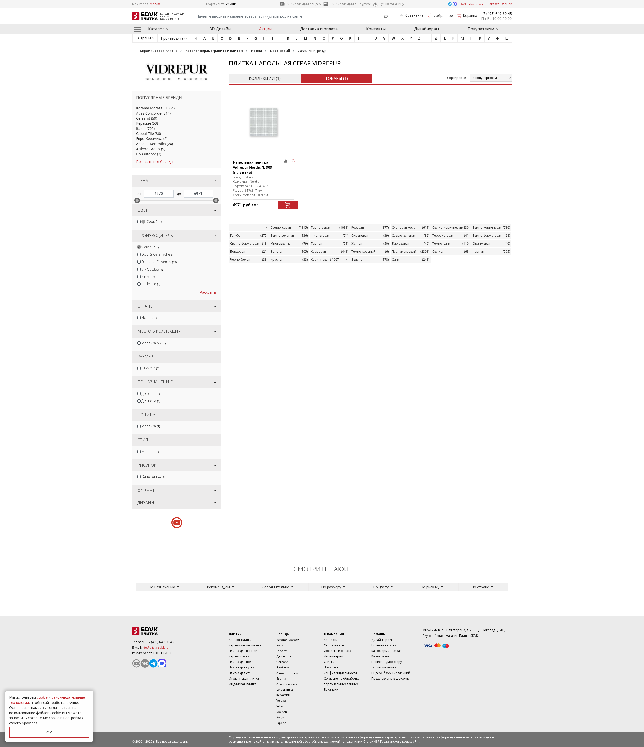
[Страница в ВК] (145, 663)
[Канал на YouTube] (136, 663)
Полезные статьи (384, 645)
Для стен (150, 393)
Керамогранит (240, 656)
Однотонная (153, 476)
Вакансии (331, 689)
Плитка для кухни (242, 667)
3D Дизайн (220, 29)
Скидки (329, 662)
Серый (154, 221)
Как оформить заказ (386, 651)
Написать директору (386, 662)
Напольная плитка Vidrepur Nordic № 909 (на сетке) (252, 167)
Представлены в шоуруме (390, 678)
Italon (141, 128)
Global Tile (145, 133)
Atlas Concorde (149, 113)
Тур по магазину (391, 4)
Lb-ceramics (285, 689)
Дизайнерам (426, 29)
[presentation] (139, 221)
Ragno (280, 717)
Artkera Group (148, 148)
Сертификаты (334, 645)
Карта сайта (380, 656)
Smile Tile (150, 283)
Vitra (279, 706)
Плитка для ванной (243, 651)
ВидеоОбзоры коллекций (390, 673)
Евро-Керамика (149, 138)
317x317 (150, 368)
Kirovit (148, 276)
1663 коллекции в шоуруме (350, 4)
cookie (42, 697)
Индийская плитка (242, 684)
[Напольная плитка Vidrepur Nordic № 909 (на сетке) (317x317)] (263, 122)
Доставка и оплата (319, 29)
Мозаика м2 (153, 343)
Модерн (150, 451)
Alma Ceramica (287, 673)
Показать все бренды (154, 161)
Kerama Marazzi (150, 108)
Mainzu (281, 711)
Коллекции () (265, 78)
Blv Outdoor (146, 154)
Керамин (143, 123)
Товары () (336, 78)
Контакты (376, 29)
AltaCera (282, 667)
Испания (150, 317)
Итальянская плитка (244, 678)
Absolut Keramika (151, 143)
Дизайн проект (382, 640)
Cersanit (143, 118)
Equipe (281, 723)
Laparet (281, 651)
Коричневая (326, 259)
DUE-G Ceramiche (157, 254)
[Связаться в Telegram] (450, 4)
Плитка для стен (241, 673)
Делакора (283, 656)
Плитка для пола (241, 662)
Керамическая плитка (245, 645)
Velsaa (281, 700)
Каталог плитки (240, 640)
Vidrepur (150, 247)
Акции (265, 29)
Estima (281, 678)
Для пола (150, 400)
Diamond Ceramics (159, 261)
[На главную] (159, 631)
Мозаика (150, 426)
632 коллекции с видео (304, 4)
